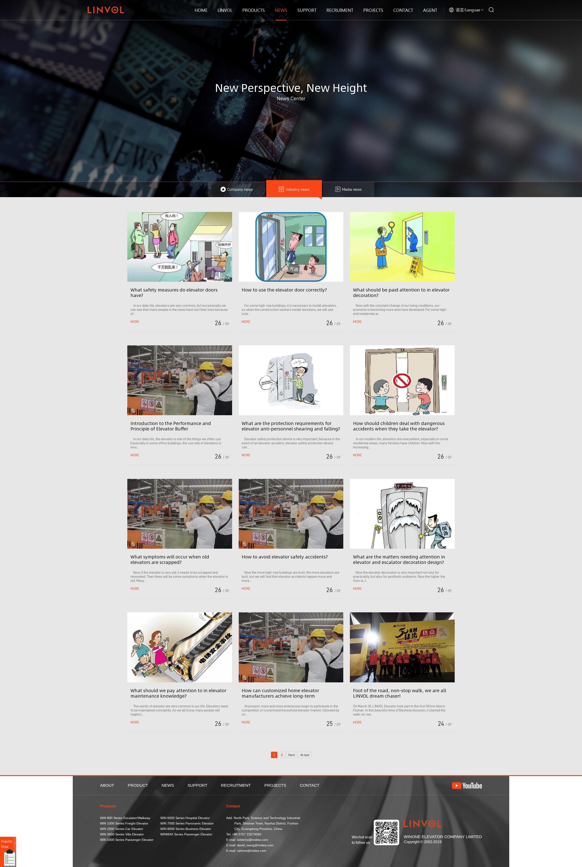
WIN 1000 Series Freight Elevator (124, 823)
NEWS (281, 10)
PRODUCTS (253, 10)
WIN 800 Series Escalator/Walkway (125, 818)
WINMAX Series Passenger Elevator (186, 834)
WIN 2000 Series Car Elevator (121, 829)
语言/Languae (468, 10)
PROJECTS (373, 10)
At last (304, 755)
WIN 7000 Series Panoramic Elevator (187, 823)
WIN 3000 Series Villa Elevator (122, 834)
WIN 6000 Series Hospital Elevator (185, 818)
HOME (201, 10)
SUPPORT (306, 10)
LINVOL (225, 10)
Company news (240, 189)
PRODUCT (138, 785)
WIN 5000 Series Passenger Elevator (126, 840)
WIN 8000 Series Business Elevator (185, 829)
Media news (352, 189)
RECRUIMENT (339, 10)
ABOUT (107, 785)
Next (291, 755)
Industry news (297, 189)
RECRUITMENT (236, 785)
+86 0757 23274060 (246, 834)
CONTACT (403, 10)
